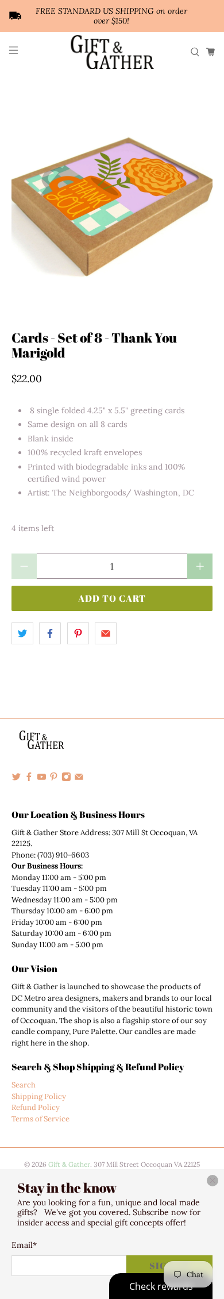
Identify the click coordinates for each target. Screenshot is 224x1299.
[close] (212, 1180)
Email (24, 1245)
